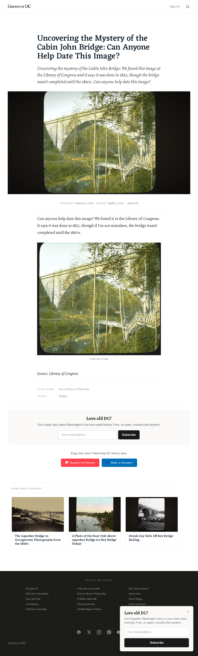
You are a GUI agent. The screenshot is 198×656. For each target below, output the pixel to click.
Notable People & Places (89, 609)
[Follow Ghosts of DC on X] (89, 632)
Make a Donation (122, 462)
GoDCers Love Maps (36, 609)
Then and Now (33, 598)
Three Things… (136, 598)
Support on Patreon (82, 462)
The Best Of (32, 588)
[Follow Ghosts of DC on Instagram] (99, 632)
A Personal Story (137, 604)
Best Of (174, 7)
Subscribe (129, 434)
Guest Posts (135, 593)
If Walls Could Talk (86, 598)
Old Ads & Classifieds (37, 593)
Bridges (63, 396)
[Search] (187, 6)
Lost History (32, 604)
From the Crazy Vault (88, 588)
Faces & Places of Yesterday (74, 389)
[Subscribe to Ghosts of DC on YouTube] (119, 632)
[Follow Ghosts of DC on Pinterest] (109, 632)
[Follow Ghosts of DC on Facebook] (79, 632)
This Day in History (138, 588)
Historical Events (86, 604)
